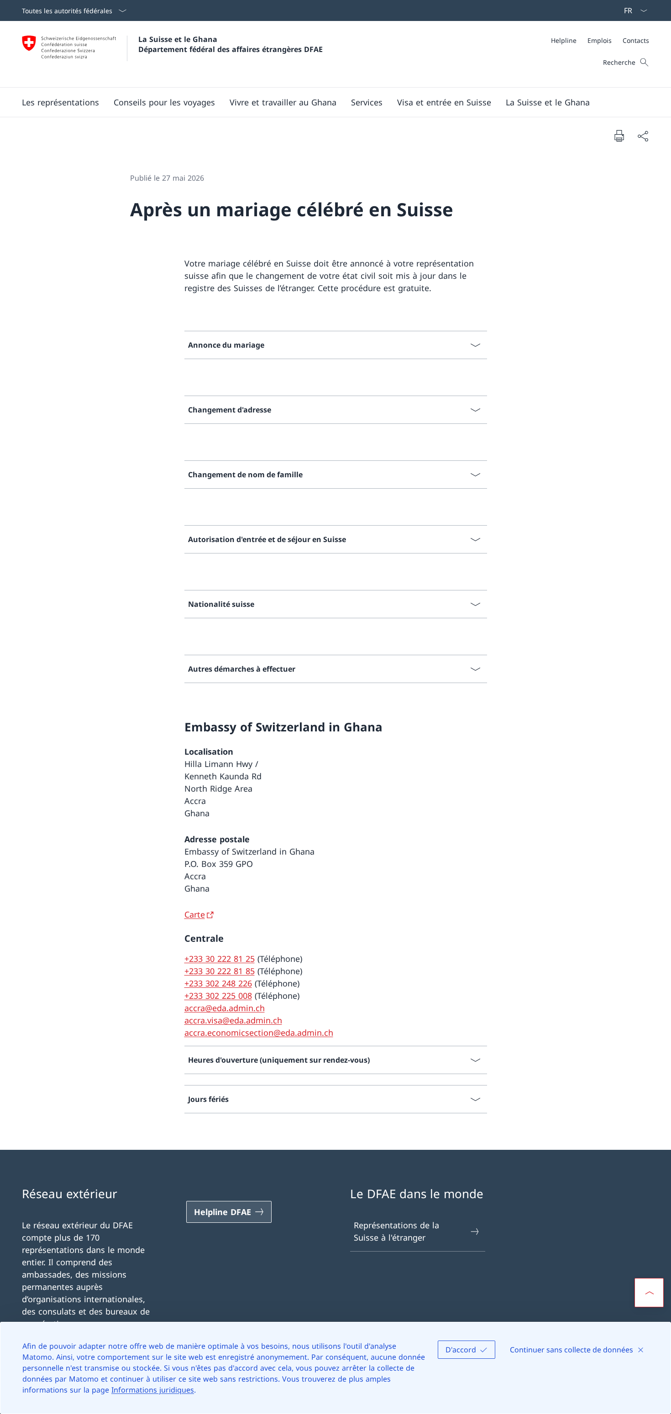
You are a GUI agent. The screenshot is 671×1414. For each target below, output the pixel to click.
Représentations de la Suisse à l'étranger (396, 1231)
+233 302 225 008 (218, 995)
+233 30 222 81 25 (219, 958)
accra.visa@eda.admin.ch (233, 1020)
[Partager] (643, 136)
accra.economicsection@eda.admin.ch (258, 1032)
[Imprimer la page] (619, 135)
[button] (60, 102)
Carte (194, 914)
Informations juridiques (152, 1390)
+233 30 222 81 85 (219, 970)
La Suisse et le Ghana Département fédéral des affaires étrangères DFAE (230, 44)
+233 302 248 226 (218, 983)
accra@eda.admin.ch (224, 1007)
